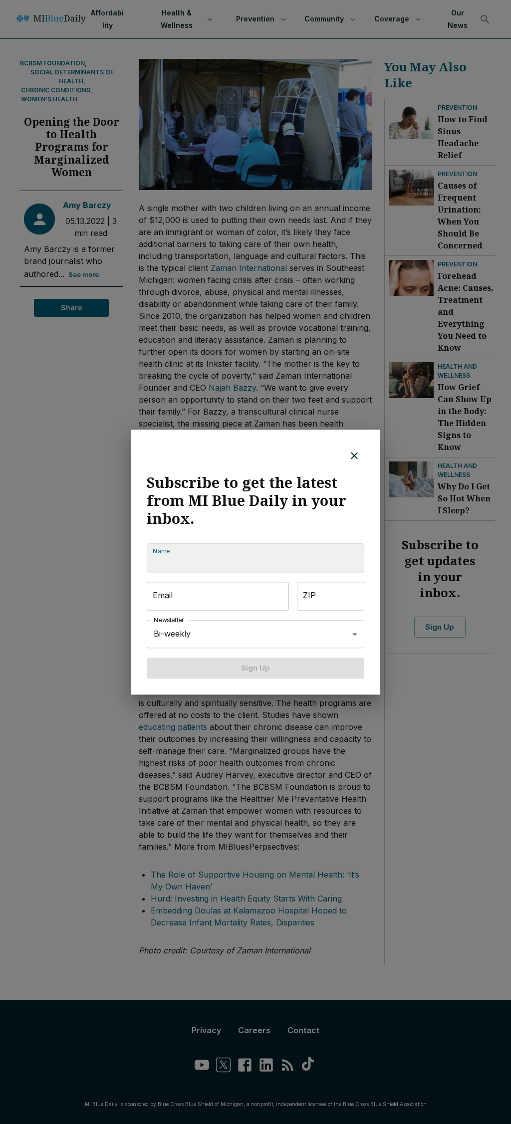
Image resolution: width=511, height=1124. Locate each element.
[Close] (354, 455)
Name (161, 551)
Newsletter (169, 620)
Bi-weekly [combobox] (172, 634)
